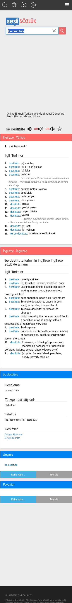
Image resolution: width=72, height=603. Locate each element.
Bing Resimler (12, 437)
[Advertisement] (36, 74)
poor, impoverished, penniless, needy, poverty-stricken (42, 355)
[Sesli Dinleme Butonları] (39, 130)
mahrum (25, 174)
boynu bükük (29, 211)
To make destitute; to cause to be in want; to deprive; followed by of (41, 303)
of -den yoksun (33, 167)
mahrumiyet (28, 196)
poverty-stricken (30, 279)
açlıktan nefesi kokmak (34, 189)
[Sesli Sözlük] (5, 6)
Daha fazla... (18, 474)
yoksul (25, 215)
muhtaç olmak (17, 146)
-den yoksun (28, 200)
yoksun (30, 229)
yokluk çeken (29, 207)
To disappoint (28, 327)
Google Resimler (14, 434)
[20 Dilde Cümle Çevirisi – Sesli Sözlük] (14, 6)
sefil (28, 226)
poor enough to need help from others (43, 298)
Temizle (54, 474)
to (18, 233)
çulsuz (25, 203)
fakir (27, 170)
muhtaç (29, 163)
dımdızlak (26, 192)
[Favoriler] (58, 131)
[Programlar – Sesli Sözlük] (34, 6)
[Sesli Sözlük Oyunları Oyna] (24, 6)
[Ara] (62, 31)
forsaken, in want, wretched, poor (44, 283)
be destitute (11, 464)
